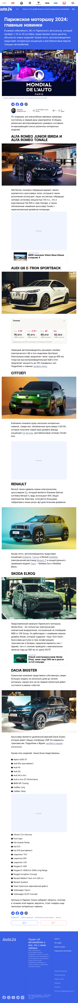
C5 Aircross (27, 433)
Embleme (26, 557)
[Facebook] (4, 997)
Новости (26, 9)
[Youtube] (13, 997)
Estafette (53, 557)
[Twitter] (8, 997)
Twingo (35, 557)
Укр (73, 9)
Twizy (33, 563)
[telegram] (13, 104)
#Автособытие (27, 917)
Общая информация (60, 971)
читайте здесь (40, 366)
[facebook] (17, 104)
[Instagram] (22, 997)
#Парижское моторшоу (44, 917)
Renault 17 (41, 560)
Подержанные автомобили (59, 9)
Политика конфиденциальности (64, 991)
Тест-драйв (33, 9)
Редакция (57, 983)
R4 (26, 492)
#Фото (58, 917)
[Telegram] (18, 997)
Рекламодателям (59, 975)
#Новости (15, 917)
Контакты (57, 987)
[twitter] (21, 104)
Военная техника (44, 9)
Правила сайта (59, 979)
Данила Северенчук (21, 110)
